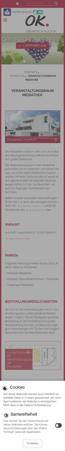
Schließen (32, 443)
